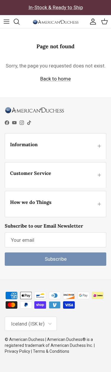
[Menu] (6, 21)
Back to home (55, 79)
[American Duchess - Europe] (55, 21)
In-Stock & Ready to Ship (55, 7)
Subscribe (56, 259)
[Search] (19, 21)
